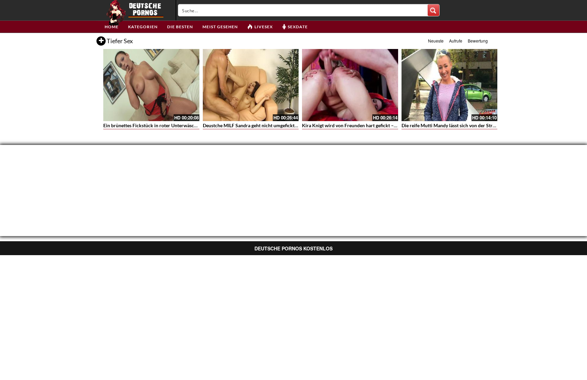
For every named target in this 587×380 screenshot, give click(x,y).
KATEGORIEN (143, 26)
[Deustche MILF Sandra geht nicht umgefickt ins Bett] (251, 85)
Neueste (436, 41)
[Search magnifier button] (433, 10)
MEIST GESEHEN (220, 26)
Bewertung (478, 41)
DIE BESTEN (180, 26)
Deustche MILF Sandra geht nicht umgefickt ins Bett (257, 125)
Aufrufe (455, 41)
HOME (112, 26)
